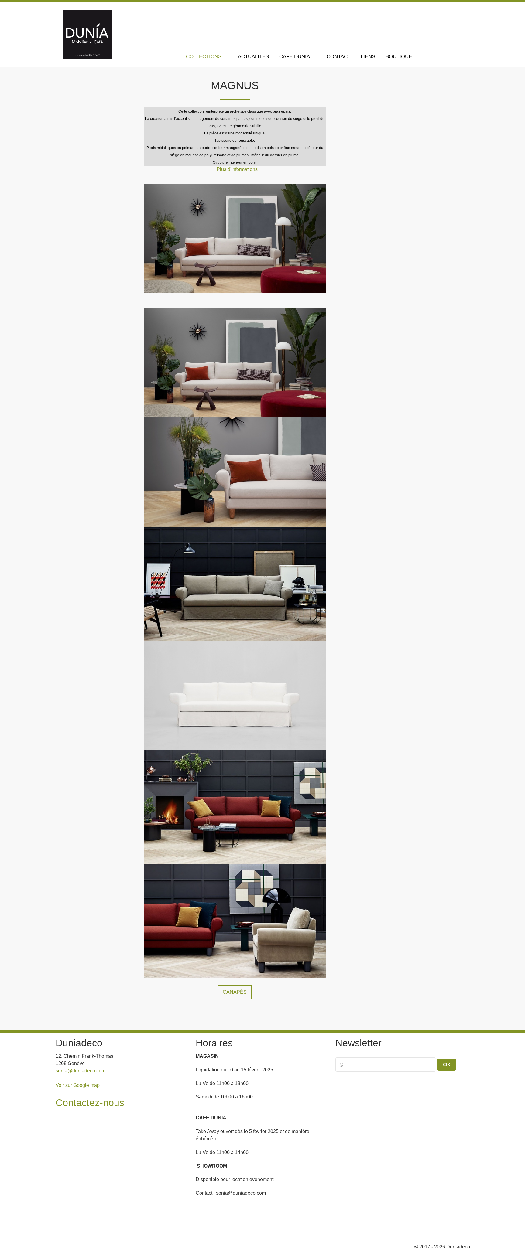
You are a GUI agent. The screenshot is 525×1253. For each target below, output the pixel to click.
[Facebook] (426, 11)
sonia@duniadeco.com (80, 1070)
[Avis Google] (454, 11)
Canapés (235, 992)
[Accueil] (172, 56)
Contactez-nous (90, 1102)
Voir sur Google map (78, 1085)
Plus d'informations (237, 169)
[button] (460, 1228)
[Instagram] (440, 11)
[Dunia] (87, 57)
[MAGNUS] (235, 237)
